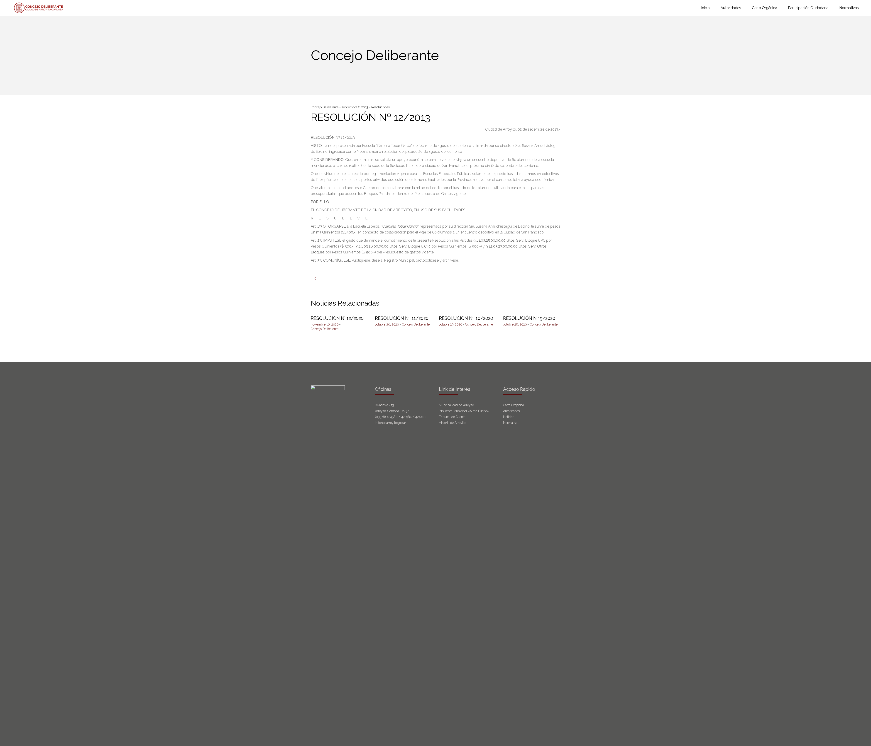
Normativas (511, 423)
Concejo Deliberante (325, 107)
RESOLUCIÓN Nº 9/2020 (529, 318)
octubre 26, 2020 (515, 324)
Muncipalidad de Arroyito (456, 405)
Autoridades (511, 411)
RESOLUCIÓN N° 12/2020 (337, 318)
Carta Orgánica (514, 405)
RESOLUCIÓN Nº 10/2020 (466, 318)
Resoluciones (380, 107)
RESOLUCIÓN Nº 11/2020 (401, 318)
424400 (420, 417)
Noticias (508, 417)
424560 (392, 417)
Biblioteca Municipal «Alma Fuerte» (464, 411)
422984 (406, 417)
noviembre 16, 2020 (325, 324)
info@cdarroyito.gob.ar (390, 423)
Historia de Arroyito (452, 423)
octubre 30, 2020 (387, 324)
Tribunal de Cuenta (452, 417)
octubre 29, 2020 (450, 324)
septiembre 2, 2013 (355, 107)
